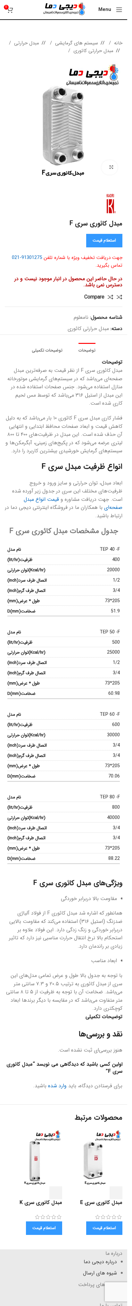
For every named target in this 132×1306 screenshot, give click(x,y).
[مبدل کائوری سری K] (33, 1158)
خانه (117, 43)
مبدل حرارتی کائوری (92, 51)
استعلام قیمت (104, 240)
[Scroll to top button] (104, 1295)
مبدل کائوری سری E (101, 1203)
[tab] (86, 350)
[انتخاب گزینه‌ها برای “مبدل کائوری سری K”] (55, 1192)
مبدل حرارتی (25, 43)
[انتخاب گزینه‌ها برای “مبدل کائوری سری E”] (116, 1192)
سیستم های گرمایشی (76, 43)
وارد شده (57, 1086)
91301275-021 (27, 258)
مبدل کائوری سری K (41, 1203)
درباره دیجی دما (100, 1262)
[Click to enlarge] (110, 167)
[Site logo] (64, 9)
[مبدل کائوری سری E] (94, 1158)
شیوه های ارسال (100, 1273)
